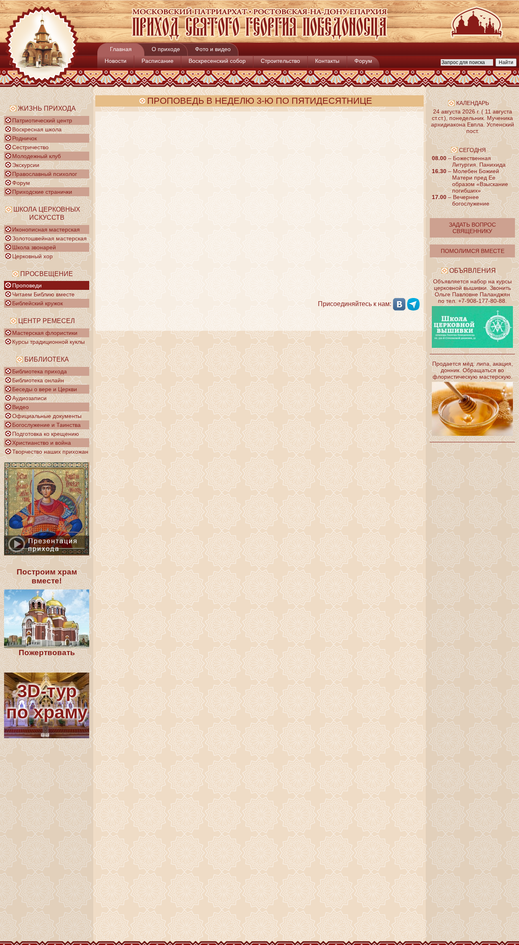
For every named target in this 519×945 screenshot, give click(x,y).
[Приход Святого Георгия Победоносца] (259, 38)
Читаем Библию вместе (43, 294)
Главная (121, 49)
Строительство (280, 61)
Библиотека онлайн (38, 380)
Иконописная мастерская (46, 229)
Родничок (24, 138)
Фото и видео (213, 49)
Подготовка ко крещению (45, 434)
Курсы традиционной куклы (48, 342)
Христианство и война (41, 442)
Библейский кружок (37, 303)
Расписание (158, 61)
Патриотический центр (42, 120)
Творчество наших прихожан (50, 451)
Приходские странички (42, 192)
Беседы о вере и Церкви (44, 389)
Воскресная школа (37, 129)
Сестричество (30, 147)
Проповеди (27, 285)
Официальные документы (46, 416)
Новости (116, 61)
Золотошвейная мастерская (49, 238)
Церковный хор (32, 256)
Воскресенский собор (217, 61)
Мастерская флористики (44, 333)
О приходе (166, 49)
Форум (363, 61)
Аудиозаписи (29, 398)
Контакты (327, 61)
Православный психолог (44, 174)
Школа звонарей (34, 247)
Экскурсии (25, 165)
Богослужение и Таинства (46, 425)
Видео (20, 407)
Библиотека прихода (39, 371)
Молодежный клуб (36, 156)
